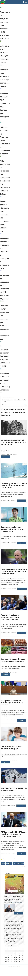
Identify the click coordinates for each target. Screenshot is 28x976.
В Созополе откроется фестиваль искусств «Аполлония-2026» (5, 356)
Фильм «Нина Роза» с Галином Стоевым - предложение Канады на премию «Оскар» (14, 934)
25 (22, 959)
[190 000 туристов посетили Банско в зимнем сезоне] (14, 775)
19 (6, 959)
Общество (9, 672)
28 (11, 961)
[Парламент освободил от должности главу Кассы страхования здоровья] (14, 602)
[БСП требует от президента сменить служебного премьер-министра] (14, 688)
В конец (22, 863)
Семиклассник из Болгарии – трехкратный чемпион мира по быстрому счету (12, 529)
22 (14, 959)
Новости (8, 500)
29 (14, 961)
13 (8, 957)
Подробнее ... (6, 456)
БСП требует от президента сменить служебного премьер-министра (12, 703)
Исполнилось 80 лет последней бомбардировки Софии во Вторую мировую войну (13, 442)
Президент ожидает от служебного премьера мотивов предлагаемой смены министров (14, 571)
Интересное (9, 454)
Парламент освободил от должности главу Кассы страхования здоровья (10, 617)
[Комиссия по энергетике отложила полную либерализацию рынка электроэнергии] (14, 470)
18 (22, 957)
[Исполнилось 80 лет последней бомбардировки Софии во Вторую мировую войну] (14, 427)
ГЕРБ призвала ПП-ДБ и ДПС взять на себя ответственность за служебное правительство (13, 834)
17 (19, 957)
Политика (9, 588)
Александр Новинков (18, 902)
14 (11, 957)
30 (17, 961)
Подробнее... (18, 913)
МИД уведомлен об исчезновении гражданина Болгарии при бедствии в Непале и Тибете (5, 177)
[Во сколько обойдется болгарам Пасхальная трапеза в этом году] (14, 646)
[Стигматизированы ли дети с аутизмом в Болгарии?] (14, 734)
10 (19, 955)
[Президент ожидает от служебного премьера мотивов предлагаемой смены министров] (14, 556)
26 (6, 961)
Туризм (8, 805)
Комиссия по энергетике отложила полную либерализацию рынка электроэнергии (14, 485)
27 (8, 961)
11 (22, 955)
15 (14, 957)
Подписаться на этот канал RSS (9, 859)
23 (17, 959)
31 (19, 961)
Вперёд (18, 863)
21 (11, 959)
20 (8, 959)
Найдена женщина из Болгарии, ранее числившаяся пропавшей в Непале (5, 140)
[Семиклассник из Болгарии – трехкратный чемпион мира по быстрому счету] (14, 514)
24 (19, 959)
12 (6, 957)
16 (17, 957)
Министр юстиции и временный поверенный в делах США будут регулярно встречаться (14, 940)
